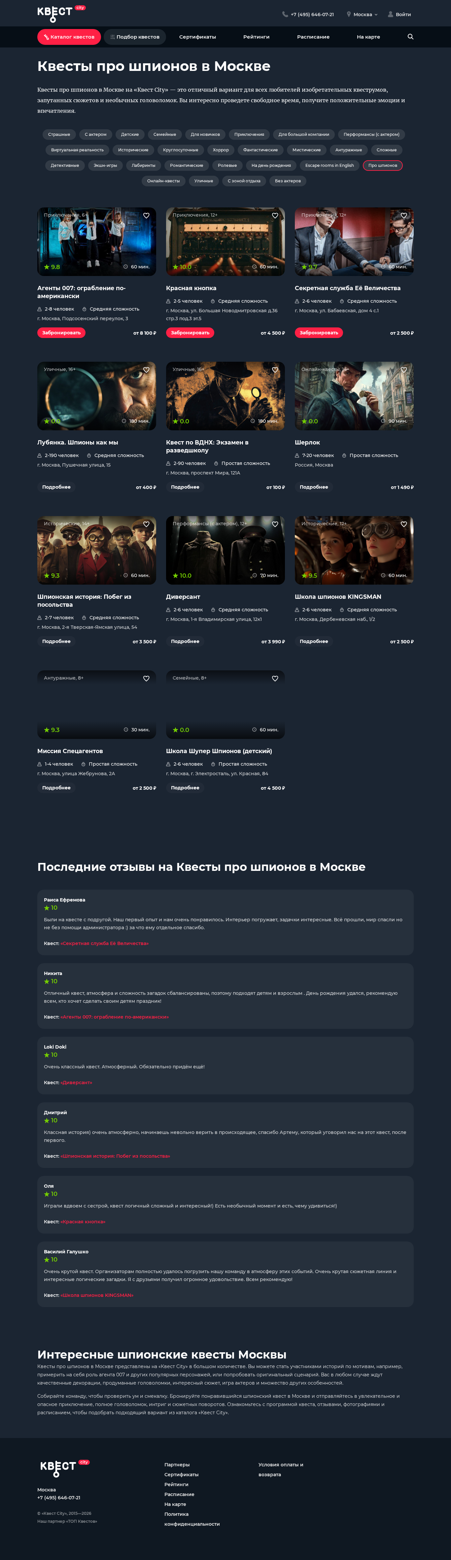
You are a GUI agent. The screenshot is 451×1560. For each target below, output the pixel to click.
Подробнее (56, 487)
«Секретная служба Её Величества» (104, 943)
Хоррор (221, 149)
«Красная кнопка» (82, 1222)
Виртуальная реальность (77, 149)
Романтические (186, 165)
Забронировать (61, 333)
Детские (130, 134)
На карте (368, 37)
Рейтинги (256, 37)
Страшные (59, 134)
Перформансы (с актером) (371, 134)
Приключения (249, 134)
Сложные (387, 149)
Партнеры (177, 1465)
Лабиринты (144, 165)
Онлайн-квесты (163, 180)
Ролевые (227, 165)
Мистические (307, 149)
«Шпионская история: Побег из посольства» (115, 1156)
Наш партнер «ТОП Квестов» (67, 1521)
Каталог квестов (72, 37)
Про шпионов (382, 165)
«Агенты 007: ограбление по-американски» (114, 1017)
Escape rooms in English (329, 165)
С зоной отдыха (244, 180)
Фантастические (260, 149)
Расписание (313, 37)
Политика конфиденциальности (192, 1519)
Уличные (203, 180)
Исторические (133, 149)
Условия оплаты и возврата (281, 1470)
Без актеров (288, 180)
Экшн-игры (105, 165)
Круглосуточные (180, 149)
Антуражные (348, 149)
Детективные (65, 165)
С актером (96, 134)
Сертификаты (197, 37)
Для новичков (205, 134)
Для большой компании (304, 134)
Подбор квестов (138, 37)
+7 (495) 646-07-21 (58, 1498)
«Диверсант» (76, 1083)
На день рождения (271, 165)
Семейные (165, 134)
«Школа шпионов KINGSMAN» (96, 1295)
